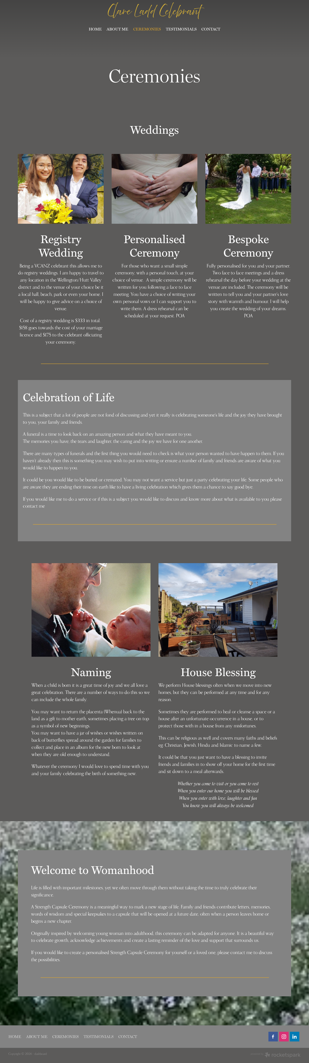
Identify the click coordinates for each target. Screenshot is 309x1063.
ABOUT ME (117, 29)
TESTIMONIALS (181, 29)
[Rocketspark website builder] (276, 1055)
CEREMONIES (147, 29)
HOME (95, 29)
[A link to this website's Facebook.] (273, 1036)
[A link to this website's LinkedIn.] (294, 1036)
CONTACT (210, 29)
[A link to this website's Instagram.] (284, 1036)
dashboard (40, 1053)
